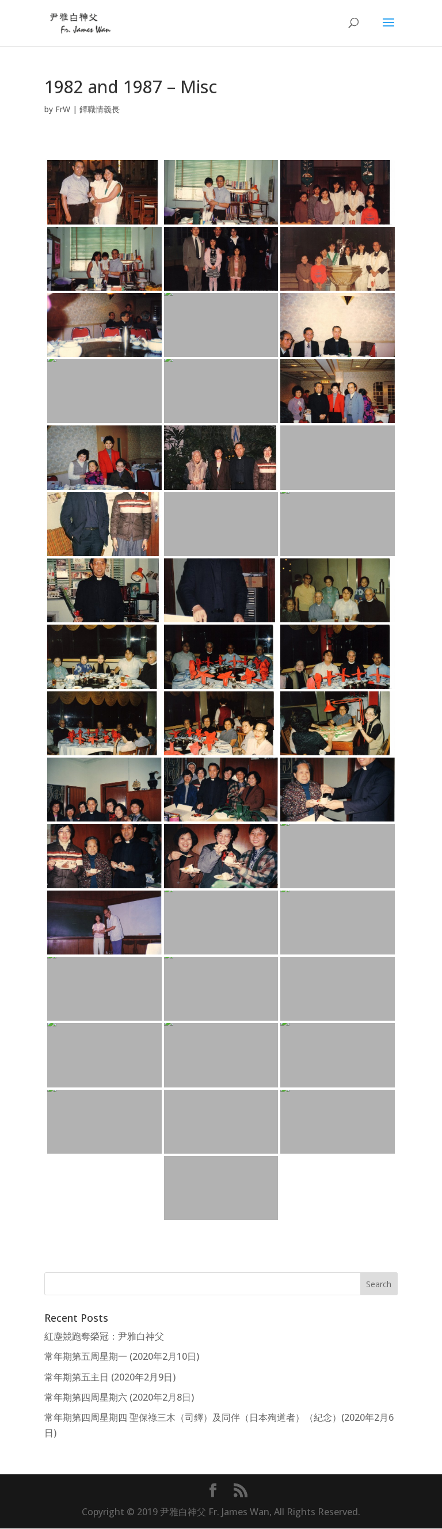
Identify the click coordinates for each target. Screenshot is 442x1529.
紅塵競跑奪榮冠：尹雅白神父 (104, 1336)
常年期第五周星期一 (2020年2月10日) (121, 1356)
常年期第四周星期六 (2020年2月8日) (119, 1397)
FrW (62, 109)
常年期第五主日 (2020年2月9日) (110, 1377)
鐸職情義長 (99, 109)
